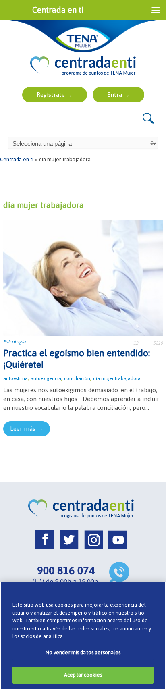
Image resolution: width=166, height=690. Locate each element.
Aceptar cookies (83, 675)
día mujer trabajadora (117, 378)
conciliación (77, 378)
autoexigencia (46, 378)
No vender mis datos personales (83, 652)
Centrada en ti (16, 159)
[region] (83, 636)
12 (135, 343)
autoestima (15, 378)
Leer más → (26, 428)
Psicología (14, 342)
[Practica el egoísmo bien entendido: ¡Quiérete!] (83, 277)
